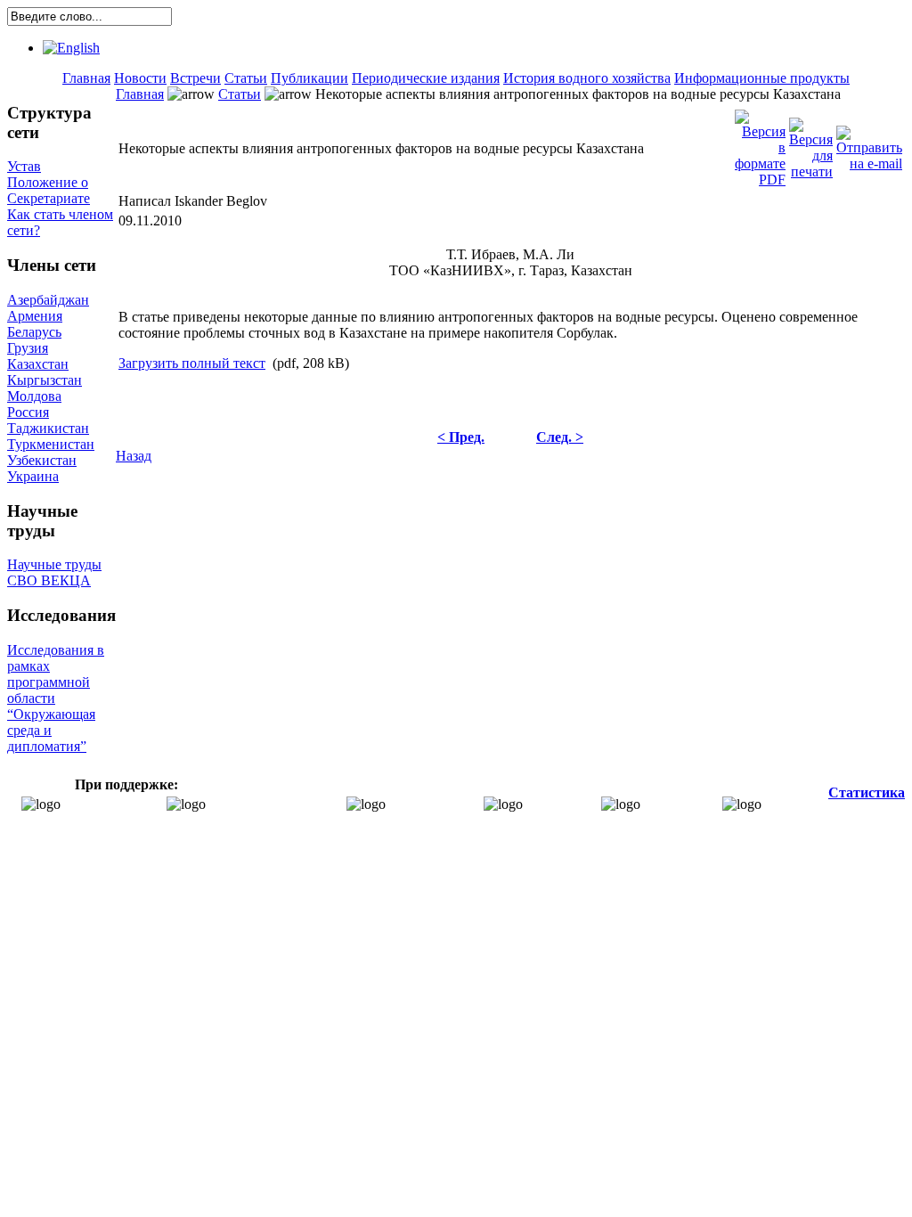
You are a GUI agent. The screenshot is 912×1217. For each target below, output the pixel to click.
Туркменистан (50, 444)
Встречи (195, 78)
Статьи (245, 78)
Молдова (34, 396)
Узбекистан (42, 460)
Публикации (309, 78)
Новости (140, 78)
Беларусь (34, 331)
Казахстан (38, 364)
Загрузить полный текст (191, 363)
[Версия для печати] (811, 143)
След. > (559, 437)
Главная (86, 78)
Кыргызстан (44, 380)
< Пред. (460, 437)
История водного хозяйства (587, 78)
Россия (28, 412)
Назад (133, 455)
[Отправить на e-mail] (869, 143)
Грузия (27, 347)
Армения (34, 315)
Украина (33, 476)
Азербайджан (48, 299)
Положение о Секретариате (48, 190)
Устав (24, 166)
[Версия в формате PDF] (760, 143)
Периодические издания (426, 78)
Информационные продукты (762, 78)
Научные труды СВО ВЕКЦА (54, 572)
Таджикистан (48, 428)
